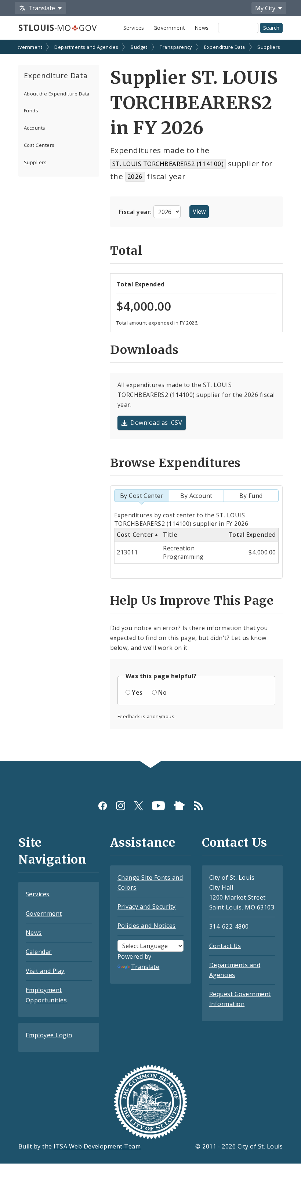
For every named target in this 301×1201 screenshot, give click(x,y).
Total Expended (252, 535)
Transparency (176, 47)
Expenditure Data (224, 47)
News (202, 27)
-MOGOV (57, 27)
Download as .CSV (156, 423)
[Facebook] (102, 805)
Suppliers (268, 47)
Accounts (35, 127)
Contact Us (225, 946)
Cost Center (135, 535)
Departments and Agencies (86, 47)
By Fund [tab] (250, 496)
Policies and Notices (146, 926)
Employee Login (49, 1035)
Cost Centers (39, 145)
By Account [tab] (196, 496)
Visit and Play (45, 971)
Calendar (39, 952)
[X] (138, 805)
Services (133, 27)
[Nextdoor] (179, 805)
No (162, 692)
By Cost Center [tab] (142, 496)
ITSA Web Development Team (97, 1146)
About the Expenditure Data (56, 93)
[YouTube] (158, 805)
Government (169, 27)
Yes (137, 692)
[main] (150, 401)
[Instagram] (120, 805)
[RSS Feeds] (198, 805)
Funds (31, 110)
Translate (145, 967)
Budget (139, 47)
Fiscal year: (136, 212)
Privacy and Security (146, 906)
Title (170, 535)
